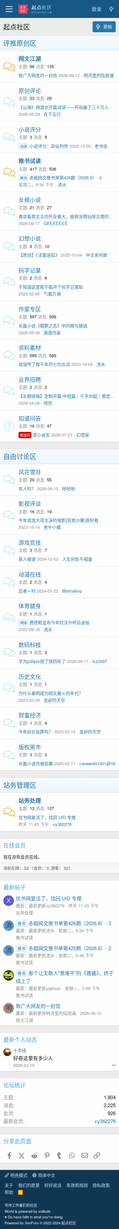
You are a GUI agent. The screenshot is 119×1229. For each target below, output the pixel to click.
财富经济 (30, 715)
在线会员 (14, 845)
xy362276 (62, 824)
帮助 (9, 1192)
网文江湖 (30, 58)
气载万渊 (52, 293)
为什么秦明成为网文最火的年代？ (51, 693)
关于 (9, 1185)
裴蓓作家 (52, 332)
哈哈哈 (68, 488)
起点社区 (68, 1222)
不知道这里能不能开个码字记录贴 (51, 287)
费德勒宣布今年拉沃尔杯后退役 (55, 622)
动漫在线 (30, 574)
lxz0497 (99, 661)
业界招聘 (30, 379)
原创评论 (30, 90)
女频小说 (30, 200)
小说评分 (30, 129)
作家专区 (30, 309)
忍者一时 (27, 591)
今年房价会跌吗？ (36, 731)
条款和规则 (77, 1185)
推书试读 (30, 161)
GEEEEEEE (56, 223)
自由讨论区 (19, 456)
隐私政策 (101, 1185)
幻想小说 (30, 238)
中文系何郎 (96, 255)
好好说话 (52, 1185)
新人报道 (27, 559)
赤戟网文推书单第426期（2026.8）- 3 (60, 177)
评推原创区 (19, 43)
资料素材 (30, 347)
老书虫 (101, 146)
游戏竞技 (30, 542)
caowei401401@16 (97, 763)
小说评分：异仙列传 (44, 146)
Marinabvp (72, 591)
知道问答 (30, 418)
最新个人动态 (20, 1039)
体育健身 (30, 606)
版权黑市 (30, 747)
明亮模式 (18, 1175)
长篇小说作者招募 (36, 763)
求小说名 (35, 435)
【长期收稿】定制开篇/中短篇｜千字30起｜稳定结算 (69, 396)
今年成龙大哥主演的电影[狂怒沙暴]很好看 (59, 520)
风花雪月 (30, 472)
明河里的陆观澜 (99, 75)
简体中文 (46, 1175)
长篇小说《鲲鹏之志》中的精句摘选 (53, 325)
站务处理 (30, 800)
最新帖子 (14, 887)
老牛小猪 (52, 527)
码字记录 (30, 270)
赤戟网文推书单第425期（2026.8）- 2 (64, 947)
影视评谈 (30, 503)
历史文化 (30, 676)
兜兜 (48, 403)
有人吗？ (27, 488)
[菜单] (9, 9)
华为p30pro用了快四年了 (42, 661)
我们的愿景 (29, 1185)
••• (114, 1064)
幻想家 (82, 435)
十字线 (19, 1050)
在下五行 (52, 114)
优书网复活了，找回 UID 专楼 (47, 817)
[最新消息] (111, 9)
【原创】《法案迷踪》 (39, 255)
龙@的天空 (54, 700)
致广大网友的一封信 (38, 75)
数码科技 (30, 644)
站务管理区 (19, 785)
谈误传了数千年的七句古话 (44, 364)
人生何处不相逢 (77, 559)
